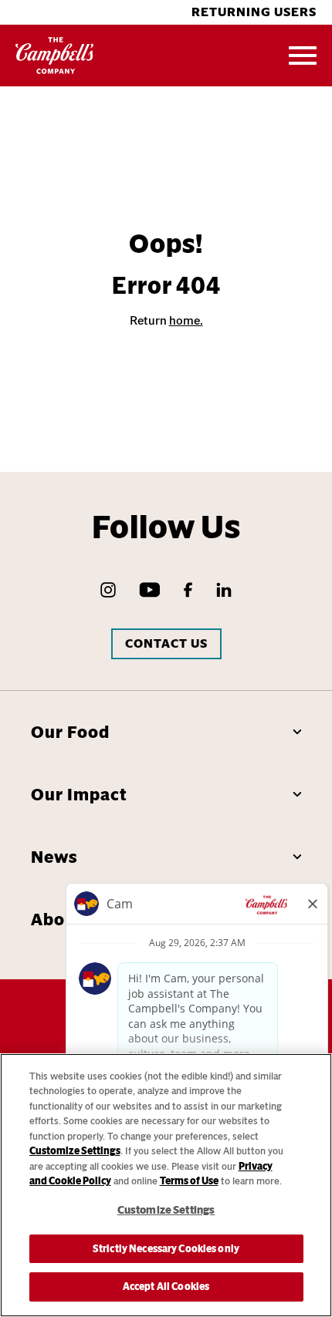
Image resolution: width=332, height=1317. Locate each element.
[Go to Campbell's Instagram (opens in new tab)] (108, 590)
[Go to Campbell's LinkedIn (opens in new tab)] (224, 590)
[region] (166, 1185)
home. (186, 320)
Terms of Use (189, 1181)
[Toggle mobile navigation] (303, 55)
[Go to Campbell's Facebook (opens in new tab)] (188, 590)
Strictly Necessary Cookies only (166, 1249)
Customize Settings (74, 1151)
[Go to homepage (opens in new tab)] (54, 55)
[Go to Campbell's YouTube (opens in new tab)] (150, 590)
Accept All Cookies (166, 1286)
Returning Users (254, 12)
